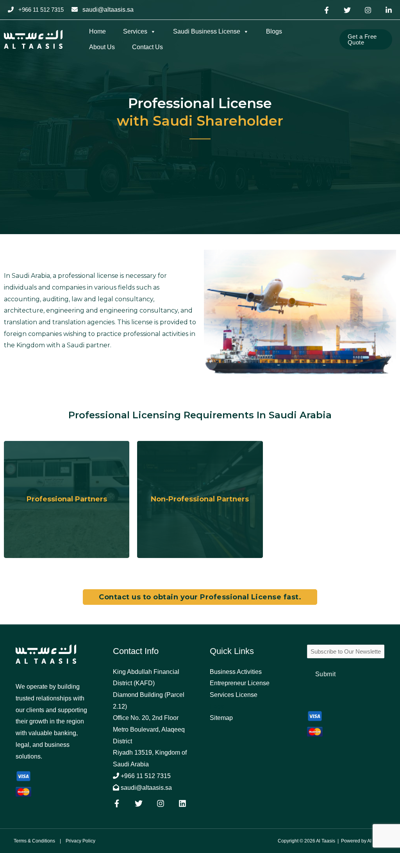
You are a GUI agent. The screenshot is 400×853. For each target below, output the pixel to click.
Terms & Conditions (34, 841)
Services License (233, 694)
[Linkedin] (388, 10)
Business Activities (236, 671)
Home (97, 31)
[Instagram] (367, 10)
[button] (365, 39)
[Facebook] (326, 10)
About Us (102, 47)
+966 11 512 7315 (145, 776)
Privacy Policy (80, 841)
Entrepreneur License (240, 683)
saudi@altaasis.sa (108, 9)
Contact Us (147, 47)
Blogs (274, 31)
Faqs (217, 706)
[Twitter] (347, 10)
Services (135, 31)
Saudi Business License (206, 31)
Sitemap (221, 717)
